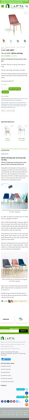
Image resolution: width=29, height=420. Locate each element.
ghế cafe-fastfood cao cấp (9, 107)
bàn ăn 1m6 (20, 412)
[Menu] (2, 6)
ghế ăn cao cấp (5, 174)
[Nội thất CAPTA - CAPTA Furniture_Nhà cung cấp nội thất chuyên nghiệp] (14, 6)
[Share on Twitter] (8, 111)
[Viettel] (22, 319)
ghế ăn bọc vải (7, 102)
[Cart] (26, 6)
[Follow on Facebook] (2, 401)
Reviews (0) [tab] (4, 154)
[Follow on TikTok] (8, 401)
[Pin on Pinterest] (13, 111)
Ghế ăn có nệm (24, 98)
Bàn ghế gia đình (9, 98)
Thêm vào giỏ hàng (14, 88)
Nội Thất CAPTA (17, 170)
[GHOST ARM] (21, 130)
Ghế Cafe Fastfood (21, 47)
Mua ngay (5, 92)
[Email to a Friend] (11, 111)
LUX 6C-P (6, 289)
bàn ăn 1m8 (19, 414)
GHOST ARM (21, 138)
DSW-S (7, 138)
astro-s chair (7, 410)
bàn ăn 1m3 (22, 410)
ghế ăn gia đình (17, 243)
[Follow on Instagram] (5, 401)
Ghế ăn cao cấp (17, 98)
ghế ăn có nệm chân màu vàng (9, 105)
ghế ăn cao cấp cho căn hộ (10, 104)
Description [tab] (5, 150)
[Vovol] (7, 319)
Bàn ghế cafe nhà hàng (10, 47)
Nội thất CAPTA (16, 293)
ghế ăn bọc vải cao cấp (15, 102)
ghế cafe (11, 245)
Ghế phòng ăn (18, 100)
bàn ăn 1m (15, 410)
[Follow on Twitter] (11, 401)
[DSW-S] (7, 130)
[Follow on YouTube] (14, 401)
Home (2, 47)
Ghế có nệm (3, 48)
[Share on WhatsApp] (2, 111)
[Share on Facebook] (5, 111)
